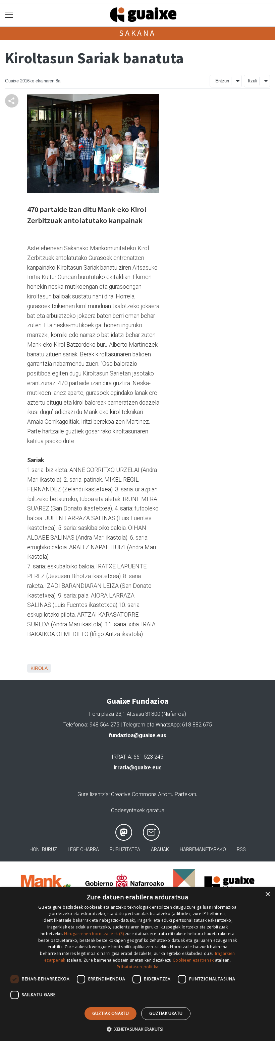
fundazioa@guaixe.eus (137, 735)
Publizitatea (125, 849)
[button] (137, 1029)
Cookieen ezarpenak (193, 960)
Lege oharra (83, 849)
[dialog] (137, 964)
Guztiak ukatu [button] (165, 1013)
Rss (241, 849)
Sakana (137, 33)
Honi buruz (43, 849)
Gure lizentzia (93, 794)
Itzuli (252, 80)
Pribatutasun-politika (137, 967)
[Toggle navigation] (9, 15)
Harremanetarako (203, 849)
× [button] (267, 894)
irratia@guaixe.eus (138, 767)
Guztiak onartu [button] (110, 1013)
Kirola (39, 668)
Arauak (160, 849)
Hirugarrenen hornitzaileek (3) (94, 933)
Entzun (222, 80)
